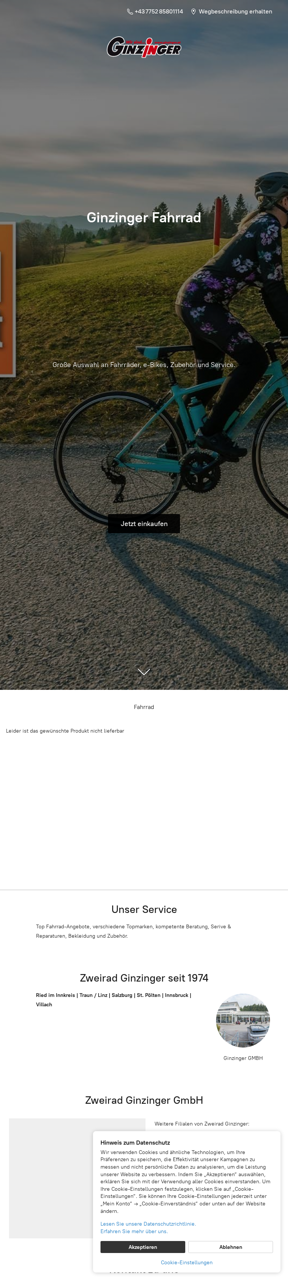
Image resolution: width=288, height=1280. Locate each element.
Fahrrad (144, 706)
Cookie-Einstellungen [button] (187, 1262)
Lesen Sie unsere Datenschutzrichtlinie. (148, 1224)
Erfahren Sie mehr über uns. (134, 1231)
